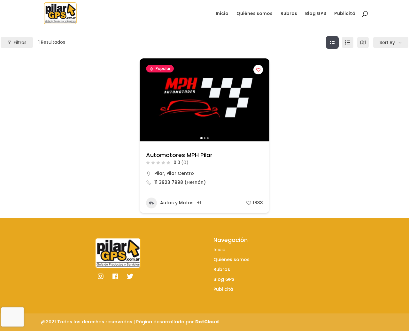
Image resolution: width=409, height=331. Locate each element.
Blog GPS (315, 14)
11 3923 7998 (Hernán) (180, 182)
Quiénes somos (254, 14)
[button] (147, 100)
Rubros (289, 14)
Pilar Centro (180, 173)
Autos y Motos (177, 202)
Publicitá (344, 14)
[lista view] (347, 42)
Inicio (222, 14)
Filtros (20, 42)
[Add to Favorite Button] (258, 69)
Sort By (387, 42)
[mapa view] (363, 42)
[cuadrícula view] (332, 42)
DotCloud (207, 322)
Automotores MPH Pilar (179, 155)
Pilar (159, 173)
